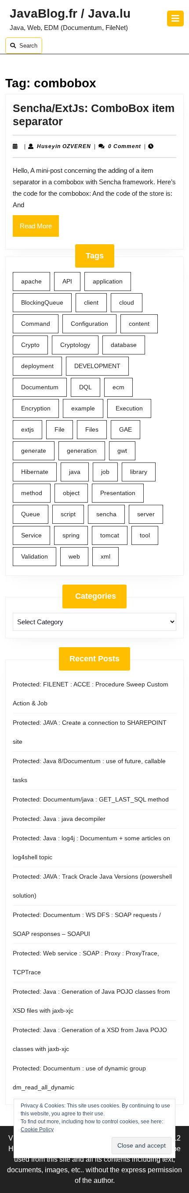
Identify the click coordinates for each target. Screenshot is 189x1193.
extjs (27, 429)
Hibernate (34, 471)
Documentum (39, 387)
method (31, 492)
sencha (106, 514)
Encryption (36, 408)
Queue (30, 514)
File (60, 429)
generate (33, 450)
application (108, 281)
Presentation (117, 492)
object (71, 492)
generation (82, 450)
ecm (118, 387)
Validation (34, 556)
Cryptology (75, 344)
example (83, 408)
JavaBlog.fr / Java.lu (70, 13)
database (124, 344)
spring (71, 535)
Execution (129, 408)
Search (28, 45)
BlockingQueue (42, 302)
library (138, 471)
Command (35, 323)
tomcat (109, 535)
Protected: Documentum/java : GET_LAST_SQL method (91, 799)
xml (105, 556)
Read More (39, 229)
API (67, 281)
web (74, 556)
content (139, 323)
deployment (37, 365)
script (68, 514)
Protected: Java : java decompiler (59, 818)
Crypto (30, 344)
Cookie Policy (37, 1129)
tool (145, 535)
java (74, 471)
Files (91, 429)
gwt (122, 450)
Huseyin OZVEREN (64, 146)
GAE (125, 429)
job (105, 471)
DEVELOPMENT (97, 365)
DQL (85, 387)
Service (31, 535)
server (146, 514)
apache (31, 281)
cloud (126, 302)
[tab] (175, 18)
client (91, 302)
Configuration (89, 323)
